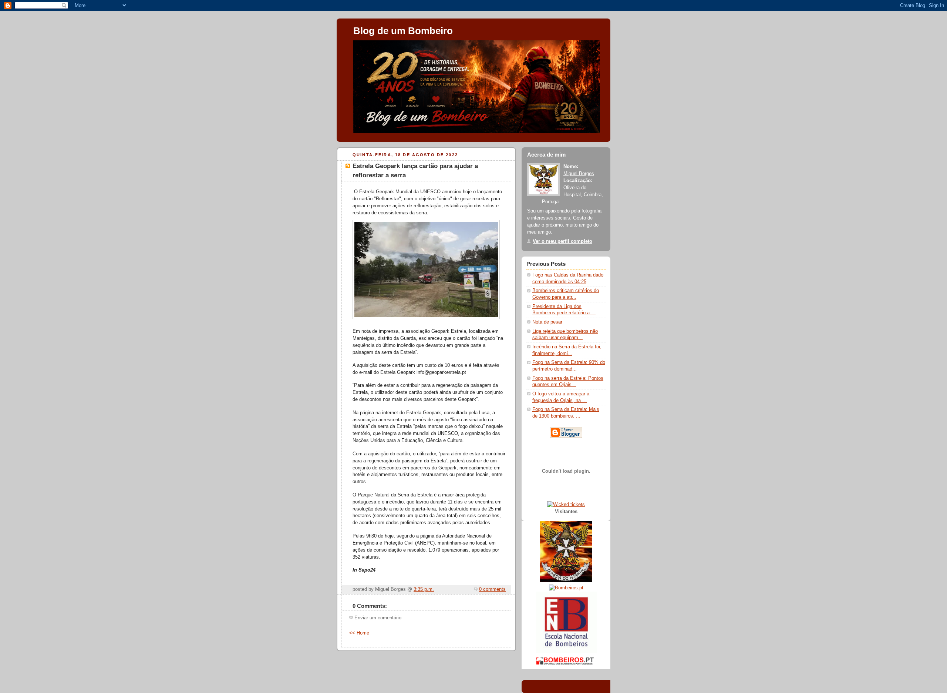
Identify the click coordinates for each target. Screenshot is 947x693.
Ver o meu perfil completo (562, 241)
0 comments (492, 589)
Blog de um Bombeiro (403, 30)
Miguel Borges (578, 173)
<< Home (359, 633)
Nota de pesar (547, 322)
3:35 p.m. (424, 589)
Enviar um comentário (377, 617)
